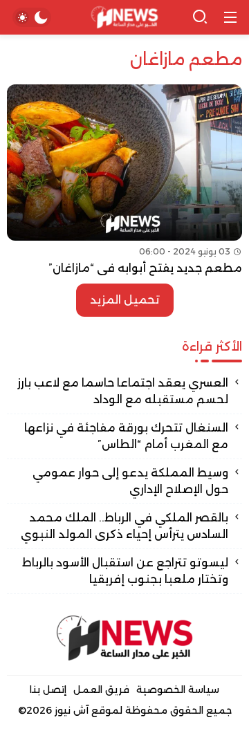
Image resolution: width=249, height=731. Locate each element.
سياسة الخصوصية (177, 689)
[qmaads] (124, 638)
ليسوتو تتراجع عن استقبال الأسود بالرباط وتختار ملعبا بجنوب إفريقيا (125, 571)
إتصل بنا (48, 689)
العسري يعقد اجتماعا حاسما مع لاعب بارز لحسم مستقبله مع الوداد (122, 391)
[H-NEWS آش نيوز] (125, 17)
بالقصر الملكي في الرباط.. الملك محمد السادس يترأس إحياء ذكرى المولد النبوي (124, 526)
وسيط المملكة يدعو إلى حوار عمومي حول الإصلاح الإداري (130, 481)
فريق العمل (101, 689)
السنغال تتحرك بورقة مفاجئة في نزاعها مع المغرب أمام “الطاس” (126, 436)
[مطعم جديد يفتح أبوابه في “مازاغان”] (124, 180)
